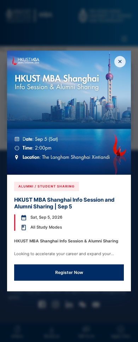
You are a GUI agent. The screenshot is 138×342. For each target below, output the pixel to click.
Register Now (69, 272)
